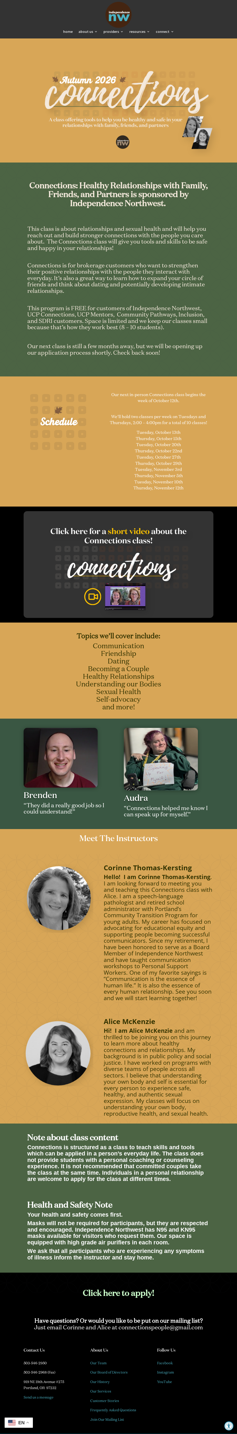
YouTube (164, 1382)
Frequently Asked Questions (113, 1410)
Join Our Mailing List (107, 1419)
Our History (100, 1382)
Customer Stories (104, 1401)
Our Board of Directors (109, 1372)
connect (162, 32)
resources (137, 32)
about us (85, 32)
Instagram (165, 1372)
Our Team (98, 1363)
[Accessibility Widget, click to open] (229, 1426)
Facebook (165, 1363)
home (68, 32)
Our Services (100, 1391)
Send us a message (38, 1397)
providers (111, 32)
